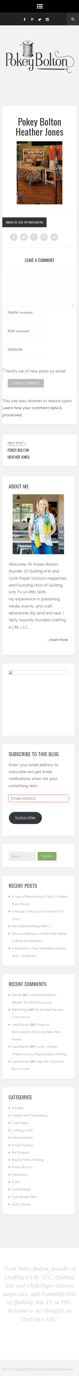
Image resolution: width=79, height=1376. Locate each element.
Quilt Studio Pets (24, 1197)
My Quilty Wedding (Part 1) (31, 926)
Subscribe (25, 817)
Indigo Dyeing (22, 1145)
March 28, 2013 (14, 222)
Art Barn (18, 1108)
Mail (18, 331)
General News (22, 1138)
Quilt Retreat (21, 1189)
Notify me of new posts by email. (36, 371)
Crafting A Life (22, 1130)
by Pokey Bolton (33, 222)
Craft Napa (20, 1123)
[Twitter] (39, 19)
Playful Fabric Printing (28, 1160)
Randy (16, 995)
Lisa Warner (20, 1025)
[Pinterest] (32, 19)
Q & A (16, 1182)
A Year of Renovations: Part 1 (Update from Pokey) (36, 1032)
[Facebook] (24, 19)
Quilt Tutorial (21, 1204)
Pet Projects (20, 1152)
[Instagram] (47, 19)
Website (15, 349)
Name (20, 312)
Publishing (19, 1175)
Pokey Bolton (22, 1167)
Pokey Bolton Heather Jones (39, 126)
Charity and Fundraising (29, 1115)
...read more (57, 639)
